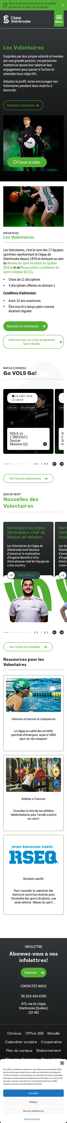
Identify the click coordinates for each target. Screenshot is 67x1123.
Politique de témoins (32, 1119)
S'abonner (30, 972)
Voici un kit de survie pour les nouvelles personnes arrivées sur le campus (32, 5)
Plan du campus (19, 1050)
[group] (28, 572)
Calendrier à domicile (20, 105)
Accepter (33, 1093)
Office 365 (34, 1033)
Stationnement (48, 1050)
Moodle (53, 1033)
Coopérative (51, 1042)
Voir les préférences (33, 1111)
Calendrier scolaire (21, 1042)
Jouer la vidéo (29, 162)
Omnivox (14, 1033)
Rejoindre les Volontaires (23, 326)
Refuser (33, 1102)
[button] (62, 1063)
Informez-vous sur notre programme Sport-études (31, 342)
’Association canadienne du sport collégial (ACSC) (31, 269)
